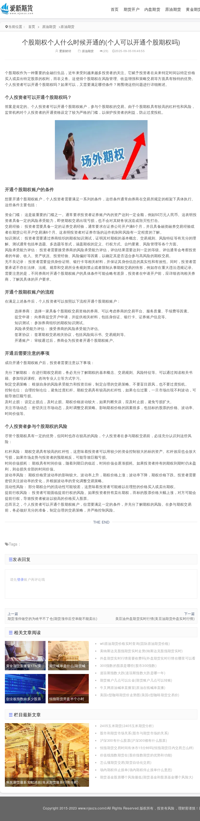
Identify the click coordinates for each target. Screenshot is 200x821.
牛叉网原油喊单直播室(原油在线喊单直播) (132, 687)
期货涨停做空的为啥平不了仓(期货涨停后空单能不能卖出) (52, 618)
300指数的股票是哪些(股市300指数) (128, 665)
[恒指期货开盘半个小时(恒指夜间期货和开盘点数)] (68, 687)
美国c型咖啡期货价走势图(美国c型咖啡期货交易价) (140, 694)
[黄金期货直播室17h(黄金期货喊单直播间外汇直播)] (25, 654)
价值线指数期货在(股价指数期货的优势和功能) (136, 755)
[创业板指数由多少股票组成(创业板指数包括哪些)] (25, 687)
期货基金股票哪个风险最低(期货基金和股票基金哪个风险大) (146, 777)
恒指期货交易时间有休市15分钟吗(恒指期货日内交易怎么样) (147, 747)
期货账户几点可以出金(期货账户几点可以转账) (136, 680)
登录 (20, 579)
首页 (115, 9)
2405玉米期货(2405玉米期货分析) (127, 725)
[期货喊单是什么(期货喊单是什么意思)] (68, 654)
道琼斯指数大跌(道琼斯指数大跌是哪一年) (132, 672)
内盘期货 (152, 9)
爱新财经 (64, 51)
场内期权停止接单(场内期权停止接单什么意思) (136, 769)
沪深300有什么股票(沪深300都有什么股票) (133, 740)
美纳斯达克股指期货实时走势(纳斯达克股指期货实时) (141, 650)
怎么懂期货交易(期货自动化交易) (125, 762)
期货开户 (132, 9)
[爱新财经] (17, 8)
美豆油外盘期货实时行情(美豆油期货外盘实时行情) (155, 618)
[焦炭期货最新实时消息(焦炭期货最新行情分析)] (47, 754)
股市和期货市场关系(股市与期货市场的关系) (134, 732)
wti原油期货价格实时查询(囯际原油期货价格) (135, 643)
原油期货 (173, 9)
